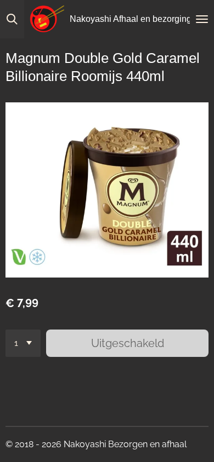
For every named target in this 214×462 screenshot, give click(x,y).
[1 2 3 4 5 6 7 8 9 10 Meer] (23, 343)
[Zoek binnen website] (12, 19)
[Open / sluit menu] (202, 19)
